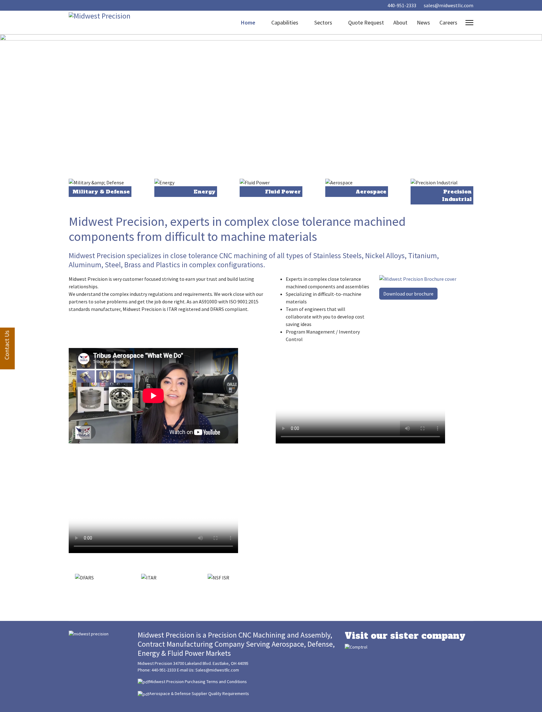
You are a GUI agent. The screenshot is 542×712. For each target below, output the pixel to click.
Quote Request (366, 22)
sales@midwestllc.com (448, 5)
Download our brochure (408, 294)
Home (248, 22)
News (423, 22)
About (400, 22)
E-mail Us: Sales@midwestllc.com (208, 670)
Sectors (323, 22)
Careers (448, 22)
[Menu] (469, 23)
